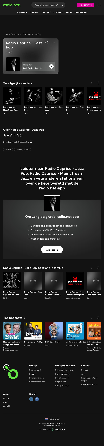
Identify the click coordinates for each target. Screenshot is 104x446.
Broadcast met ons (37, 382)
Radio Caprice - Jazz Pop (32, 68)
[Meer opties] (53, 42)
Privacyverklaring (62, 374)
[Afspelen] (51, 66)
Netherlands (53, 419)
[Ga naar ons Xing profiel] (37, 399)
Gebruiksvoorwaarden (64, 370)
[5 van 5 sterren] (17, 135)
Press (31, 374)
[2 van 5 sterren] (8, 135)
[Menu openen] (99, 5)
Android (6, 406)
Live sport (46, 12)
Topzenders (22, 12)
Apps (83, 374)
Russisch (8, 149)
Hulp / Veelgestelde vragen (89, 379)
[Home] (7, 34)
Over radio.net (35, 370)
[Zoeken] (62, 5)
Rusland (19, 149)
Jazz (9, 53)
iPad (5, 402)
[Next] (98, 82)
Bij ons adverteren (36, 378)
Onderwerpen (81, 12)
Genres (69, 12)
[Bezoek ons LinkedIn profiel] (31, 399)
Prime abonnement (89, 384)
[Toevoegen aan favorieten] (47, 42)
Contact (84, 370)
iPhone (6, 398)
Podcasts (34, 12)
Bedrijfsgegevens (62, 378)
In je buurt (57, 12)
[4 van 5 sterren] (14, 135)
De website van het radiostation (16, 142)
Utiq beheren (60, 382)
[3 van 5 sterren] (11, 135)
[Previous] (91, 82)
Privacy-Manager (62, 386)
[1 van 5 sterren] (4, 135)
